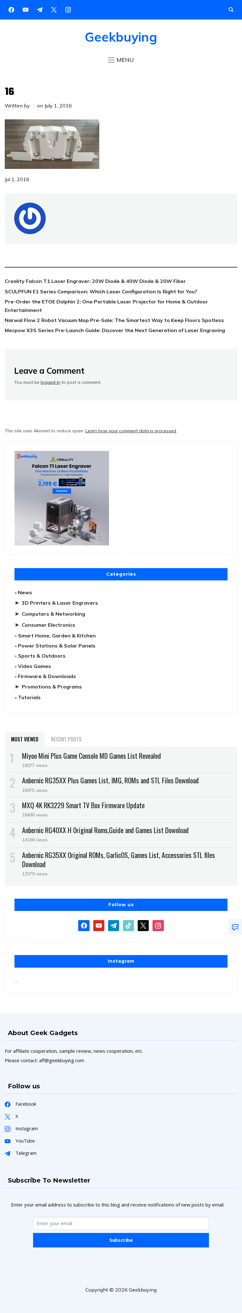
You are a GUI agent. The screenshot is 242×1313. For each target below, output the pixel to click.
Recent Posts (66, 739)
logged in (50, 382)
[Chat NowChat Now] (235, 927)
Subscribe (121, 1240)
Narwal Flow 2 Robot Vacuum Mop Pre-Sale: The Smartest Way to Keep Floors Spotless (114, 320)
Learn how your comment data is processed (130, 431)
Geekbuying (121, 37)
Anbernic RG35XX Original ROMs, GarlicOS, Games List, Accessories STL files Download (118, 859)
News (25, 592)
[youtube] (25, 9)
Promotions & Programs (52, 686)
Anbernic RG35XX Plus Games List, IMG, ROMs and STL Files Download (110, 780)
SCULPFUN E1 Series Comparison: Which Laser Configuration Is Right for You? (101, 291)
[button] (121, 60)
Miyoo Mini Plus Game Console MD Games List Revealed (91, 756)
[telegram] (113, 925)
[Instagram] (39, 9)
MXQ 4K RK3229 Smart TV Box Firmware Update (83, 805)
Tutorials (29, 697)
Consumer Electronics (48, 625)
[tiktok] (128, 925)
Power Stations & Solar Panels (56, 645)
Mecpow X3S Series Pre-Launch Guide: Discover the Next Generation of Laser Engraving (115, 330)
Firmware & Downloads (47, 676)
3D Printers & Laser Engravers (60, 603)
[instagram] (68, 9)
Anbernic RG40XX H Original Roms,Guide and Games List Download (105, 830)
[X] (54, 9)
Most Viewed (24, 739)
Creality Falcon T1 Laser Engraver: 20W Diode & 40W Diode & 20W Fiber (95, 281)
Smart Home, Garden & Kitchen (57, 635)
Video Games (34, 666)
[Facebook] (11, 9)
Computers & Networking (53, 614)
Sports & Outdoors (42, 656)
